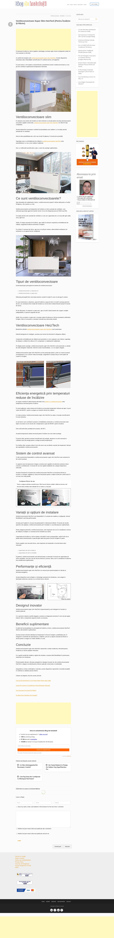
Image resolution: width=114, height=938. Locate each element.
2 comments (68, 15)
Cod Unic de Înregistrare (22, 864)
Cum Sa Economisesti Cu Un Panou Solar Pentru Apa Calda (33, 680)
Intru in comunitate (87, 206)
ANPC (17, 867)
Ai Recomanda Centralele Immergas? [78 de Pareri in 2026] (86, 71)
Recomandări (80, 4)
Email (78, 202)
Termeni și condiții (20, 856)
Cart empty (94, 4)
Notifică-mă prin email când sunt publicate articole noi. (33, 833)
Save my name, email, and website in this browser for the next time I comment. (41, 806)
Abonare (75, 4)
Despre (71, 4)
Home (68, 4)
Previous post (58, 846)
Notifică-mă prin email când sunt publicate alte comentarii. (34, 828)
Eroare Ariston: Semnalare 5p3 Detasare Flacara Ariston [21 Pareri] (87, 64)
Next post (67, 846)
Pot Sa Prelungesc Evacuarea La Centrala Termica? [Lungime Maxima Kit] (87, 57)
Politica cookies (19, 858)
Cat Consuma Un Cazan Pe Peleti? (26, 690)
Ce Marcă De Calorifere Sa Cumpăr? (26, 695)
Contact (85, 4)
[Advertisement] (43, 39)
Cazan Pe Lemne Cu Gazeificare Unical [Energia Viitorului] (33, 685)
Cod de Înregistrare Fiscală (23, 865)
